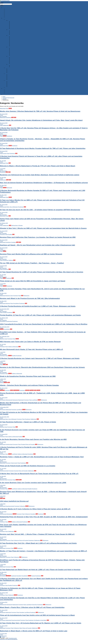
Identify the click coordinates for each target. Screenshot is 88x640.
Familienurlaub (9, 444)
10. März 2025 (3, 301)
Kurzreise (16, 470)
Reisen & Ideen (6, 7)
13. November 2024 (4, 309)
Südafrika (27, 390)
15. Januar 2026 (3, 212)
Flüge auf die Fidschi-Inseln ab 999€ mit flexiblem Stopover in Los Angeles (27, 466)
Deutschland (13, 21)
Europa (7, 19)
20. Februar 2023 (4, 592)
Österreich (12, 22)
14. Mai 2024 (3, 370)
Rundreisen (8, 13)
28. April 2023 (3, 511)
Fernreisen (2, 234)
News (1, 498)
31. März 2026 (3, 185)
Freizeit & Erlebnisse (10, 17)
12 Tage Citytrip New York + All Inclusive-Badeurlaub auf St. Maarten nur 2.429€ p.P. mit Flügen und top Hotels (40, 623)
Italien (11, 32)
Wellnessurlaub (8, 12)
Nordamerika (9, 321)
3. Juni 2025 (3, 283)
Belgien (12, 62)
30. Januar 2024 (3, 388)
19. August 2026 (3, 151)
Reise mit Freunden (30, 444)
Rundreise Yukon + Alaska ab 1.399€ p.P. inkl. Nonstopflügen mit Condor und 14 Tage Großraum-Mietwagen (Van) (42, 457)
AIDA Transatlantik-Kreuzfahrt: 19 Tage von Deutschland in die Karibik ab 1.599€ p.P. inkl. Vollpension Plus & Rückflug (43, 324)
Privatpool (23, 444)
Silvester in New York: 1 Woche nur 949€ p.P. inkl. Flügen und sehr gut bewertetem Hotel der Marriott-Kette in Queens (43, 228)
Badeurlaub (8, 10)
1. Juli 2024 (2, 361)
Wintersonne (26, 295)
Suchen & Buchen (7, 88)
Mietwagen (7, 93)
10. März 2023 (3, 583)
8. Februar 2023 (3, 602)
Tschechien (13, 26)
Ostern (20, 628)
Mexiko (10, 108)
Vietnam (38, 390)
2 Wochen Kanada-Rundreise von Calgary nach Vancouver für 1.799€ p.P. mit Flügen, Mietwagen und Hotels (39, 358)
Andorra (12, 63)
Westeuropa (10, 56)
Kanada (5, 136)
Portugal (12, 33)
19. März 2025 (3, 293)
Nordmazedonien (14, 45)
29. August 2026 (3, 123)
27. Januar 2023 (3, 610)
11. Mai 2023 (3, 476)
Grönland (12, 55)
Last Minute (34, 400)
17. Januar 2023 (3, 625)
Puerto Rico (34, 604)
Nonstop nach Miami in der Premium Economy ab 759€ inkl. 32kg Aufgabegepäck (30, 298)
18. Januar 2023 (3, 618)
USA (15, 117)
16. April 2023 (3, 537)
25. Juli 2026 (3, 160)
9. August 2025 (3, 265)
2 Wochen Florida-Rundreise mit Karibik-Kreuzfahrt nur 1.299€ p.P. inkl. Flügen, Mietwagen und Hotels (37, 306)
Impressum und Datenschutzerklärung (8, 639)
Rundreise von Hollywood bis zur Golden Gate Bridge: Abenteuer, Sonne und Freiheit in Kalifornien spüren (39, 175)
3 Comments (3, 363)
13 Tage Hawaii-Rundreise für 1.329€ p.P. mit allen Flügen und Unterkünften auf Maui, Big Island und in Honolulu (41, 272)
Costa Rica (8, 575)
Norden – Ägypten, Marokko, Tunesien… (17, 81)
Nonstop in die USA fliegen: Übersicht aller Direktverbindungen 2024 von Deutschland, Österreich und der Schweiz (42, 367)
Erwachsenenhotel (4, 470)
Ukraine (12, 66)
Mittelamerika (11, 71)
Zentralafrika (10, 86)
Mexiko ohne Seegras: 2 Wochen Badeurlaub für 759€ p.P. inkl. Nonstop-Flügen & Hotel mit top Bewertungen (40, 111)
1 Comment (2, 250)
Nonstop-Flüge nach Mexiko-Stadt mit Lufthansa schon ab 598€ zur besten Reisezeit (31, 254)
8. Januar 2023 (3, 633)
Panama (33, 575)
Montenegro (13, 40)
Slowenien (12, 43)
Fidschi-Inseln (3, 153)
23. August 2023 (3, 424)
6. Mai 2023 (2, 485)
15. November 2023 (4, 416)
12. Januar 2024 (3, 397)
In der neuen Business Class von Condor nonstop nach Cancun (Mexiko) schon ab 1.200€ (33, 482)
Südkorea (11, 260)
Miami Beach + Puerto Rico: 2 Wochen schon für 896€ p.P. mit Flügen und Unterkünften (32, 607)
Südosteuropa (11, 35)
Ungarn (12, 28)
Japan (4, 278)
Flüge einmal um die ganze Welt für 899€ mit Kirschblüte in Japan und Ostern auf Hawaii (32, 281)
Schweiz (12, 23)
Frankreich (12, 57)
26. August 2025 (3, 256)
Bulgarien (12, 38)
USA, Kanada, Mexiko (13, 68)
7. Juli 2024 (2, 352)
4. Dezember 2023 (4, 407)
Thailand (32, 390)
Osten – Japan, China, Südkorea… (16, 75)
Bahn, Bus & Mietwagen (12, 206)
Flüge (6, 8)
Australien (2, 390)
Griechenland (13, 36)
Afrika (6, 80)
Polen (11, 25)
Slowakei (12, 27)
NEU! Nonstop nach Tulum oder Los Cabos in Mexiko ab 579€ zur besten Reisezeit (30, 341)
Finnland (12, 51)
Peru (37, 514)
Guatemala (13, 575)
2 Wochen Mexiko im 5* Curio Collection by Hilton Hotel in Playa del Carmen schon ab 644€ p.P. (35, 509)
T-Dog (1, 115)
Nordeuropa (10, 47)
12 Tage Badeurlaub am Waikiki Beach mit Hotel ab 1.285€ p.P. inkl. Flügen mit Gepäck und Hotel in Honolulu (40, 569)
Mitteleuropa (10, 20)
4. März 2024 (3, 379)
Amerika (7, 67)
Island (11, 52)
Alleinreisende (3, 206)
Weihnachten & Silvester (17, 225)
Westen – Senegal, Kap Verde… (15, 85)
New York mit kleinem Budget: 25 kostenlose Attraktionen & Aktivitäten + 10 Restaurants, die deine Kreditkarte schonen (44, 182)
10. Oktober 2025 (4, 223)
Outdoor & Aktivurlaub (13, 346)
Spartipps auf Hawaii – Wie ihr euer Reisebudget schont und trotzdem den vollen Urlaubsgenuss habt (37, 245)
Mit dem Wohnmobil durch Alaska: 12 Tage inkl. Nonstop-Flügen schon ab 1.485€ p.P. (31, 349)
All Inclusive (3, 400)
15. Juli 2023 (3, 459)
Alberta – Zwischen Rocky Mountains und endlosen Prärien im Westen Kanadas (29, 385)
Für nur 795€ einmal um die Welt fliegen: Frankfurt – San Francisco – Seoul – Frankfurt (32, 263)
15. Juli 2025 (3, 274)
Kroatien (12, 37)
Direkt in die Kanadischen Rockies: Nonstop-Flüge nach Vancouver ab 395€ (28, 376)
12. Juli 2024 (3, 344)
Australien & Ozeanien (10, 87)
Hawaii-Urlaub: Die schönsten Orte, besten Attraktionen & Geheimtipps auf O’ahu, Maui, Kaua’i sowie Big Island (41, 120)
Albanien (12, 41)
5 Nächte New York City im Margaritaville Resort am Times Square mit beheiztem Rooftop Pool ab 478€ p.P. (39, 473)
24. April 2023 (3, 529)
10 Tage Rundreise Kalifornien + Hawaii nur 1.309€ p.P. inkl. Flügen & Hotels (28, 422)
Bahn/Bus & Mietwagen (10, 15)
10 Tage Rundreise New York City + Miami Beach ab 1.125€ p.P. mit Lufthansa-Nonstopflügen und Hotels (38, 543)
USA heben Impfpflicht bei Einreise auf (14, 501)
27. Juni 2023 (3, 468)
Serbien (12, 44)
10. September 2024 (4, 336)
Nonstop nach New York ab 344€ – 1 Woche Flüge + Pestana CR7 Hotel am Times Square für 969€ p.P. (37, 534)
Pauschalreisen (8, 89)
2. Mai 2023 (2, 503)
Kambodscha (16, 390)
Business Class (9, 295)
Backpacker (15, 400)
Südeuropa (10, 29)
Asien (6, 73)
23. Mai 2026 (3, 177)
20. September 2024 (4, 326)
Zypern (12, 42)
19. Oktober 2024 (4, 317)
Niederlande (13, 60)
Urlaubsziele (5, 18)
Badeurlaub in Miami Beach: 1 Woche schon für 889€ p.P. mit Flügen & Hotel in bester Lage (33, 631)
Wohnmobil (9, 187)
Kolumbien (32, 514)
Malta (11, 34)
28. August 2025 (3, 247)
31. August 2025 (3, 231)
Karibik (9, 70)
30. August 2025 (3, 240)
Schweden (12, 49)
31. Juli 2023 (3, 442)
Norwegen (12, 50)
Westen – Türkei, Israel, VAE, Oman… (16, 77)
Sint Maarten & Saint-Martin (40, 620)
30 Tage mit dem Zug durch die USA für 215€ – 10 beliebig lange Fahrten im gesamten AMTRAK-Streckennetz (40, 210)
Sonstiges (13, 242)
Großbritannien (13, 58)
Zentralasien (10, 79)
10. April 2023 (3, 545)
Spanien (12, 30)
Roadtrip (10, 234)
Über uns (5, 94)
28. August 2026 (3, 132)
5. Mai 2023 (2, 496)
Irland (11, 59)
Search (1, 2)
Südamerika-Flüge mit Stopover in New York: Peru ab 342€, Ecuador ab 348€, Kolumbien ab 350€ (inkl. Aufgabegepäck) (44, 517)
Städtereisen (8, 11)
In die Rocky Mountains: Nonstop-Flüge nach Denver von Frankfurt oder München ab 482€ (33, 439)
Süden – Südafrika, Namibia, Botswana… (17, 84)
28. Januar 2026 (3, 204)
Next (4, 637)
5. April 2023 (3, 553)
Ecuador (14, 514)
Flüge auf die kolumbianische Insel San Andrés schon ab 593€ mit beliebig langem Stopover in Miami (37, 615)
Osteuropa (10, 64)
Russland (12, 65)
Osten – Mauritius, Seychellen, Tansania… (17, 82)
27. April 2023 (3, 519)
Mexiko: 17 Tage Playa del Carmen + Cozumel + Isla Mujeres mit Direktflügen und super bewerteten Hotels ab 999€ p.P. (43, 551)
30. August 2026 (3, 114)
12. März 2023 (3, 572)
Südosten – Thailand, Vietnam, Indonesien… (18, 74)
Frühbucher (22, 506)
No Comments (3, 116)
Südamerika (10, 72)
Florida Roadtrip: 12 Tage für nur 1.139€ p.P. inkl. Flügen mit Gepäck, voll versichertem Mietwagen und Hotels (40, 315)
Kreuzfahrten (8, 14)
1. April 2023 (3, 564)
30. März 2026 (3, 195)
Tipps (12, 117)
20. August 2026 (3, 143)
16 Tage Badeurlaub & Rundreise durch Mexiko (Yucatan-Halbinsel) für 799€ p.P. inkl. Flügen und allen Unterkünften (42, 148)
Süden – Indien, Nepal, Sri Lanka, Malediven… (18, 78)
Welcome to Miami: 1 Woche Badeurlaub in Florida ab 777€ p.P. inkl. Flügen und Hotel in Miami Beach (37, 166)
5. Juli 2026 (2, 168)
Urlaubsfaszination (12, 638)
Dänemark (12, 48)
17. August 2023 (3, 434)
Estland (12, 53)
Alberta (1, 382)
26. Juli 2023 (3, 451)
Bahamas (8, 303)
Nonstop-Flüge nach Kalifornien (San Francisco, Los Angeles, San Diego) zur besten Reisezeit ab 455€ (38, 237)
